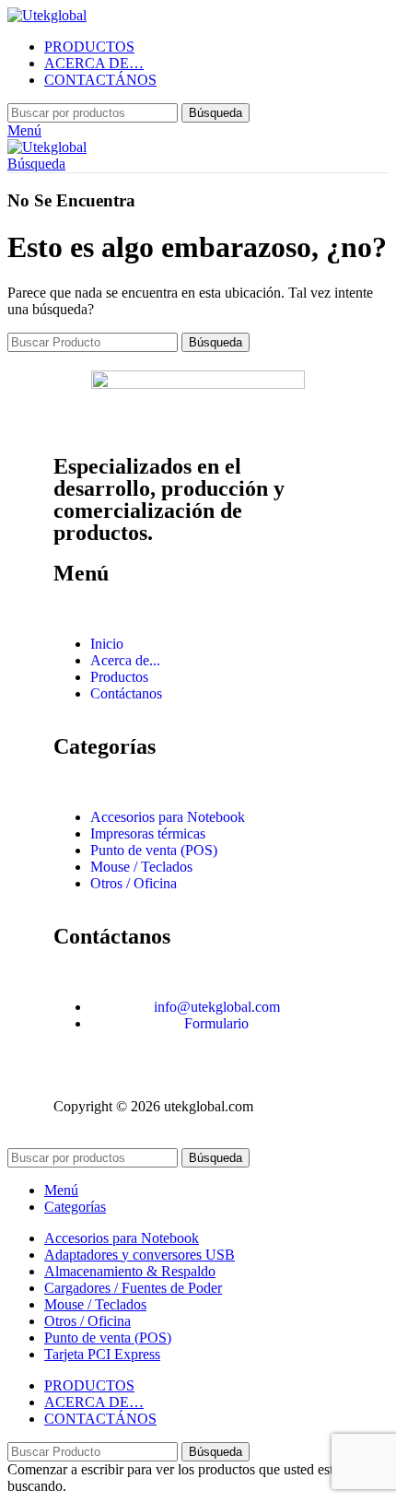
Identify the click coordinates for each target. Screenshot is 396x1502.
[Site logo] (47, 15)
